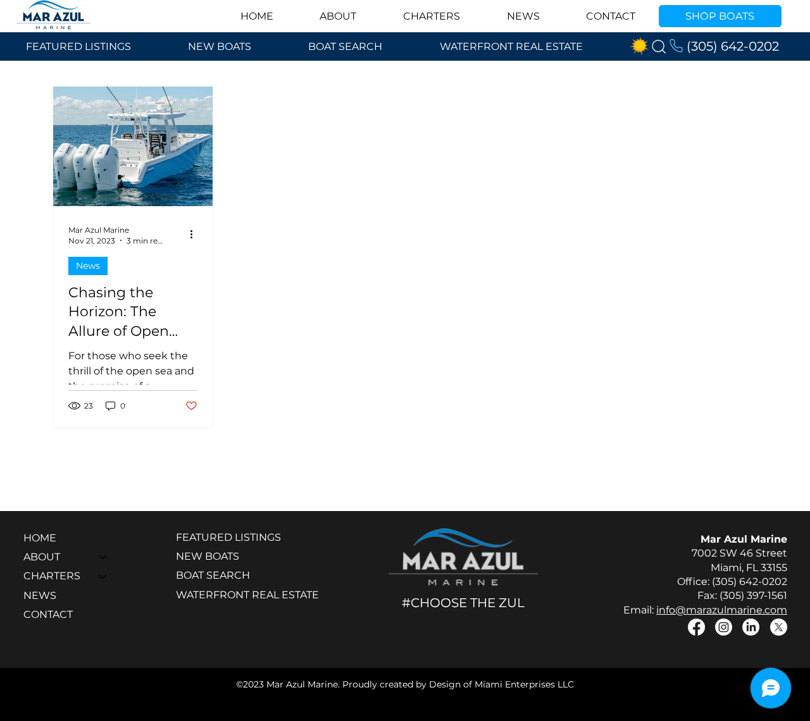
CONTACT (48, 614)
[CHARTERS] (103, 576)
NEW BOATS (207, 556)
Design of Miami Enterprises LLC (501, 684)
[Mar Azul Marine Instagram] (723, 627)
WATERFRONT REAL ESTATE (247, 595)
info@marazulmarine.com (721, 610)
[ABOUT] (103, 557)
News (88, 265)
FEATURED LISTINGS (228, 537)
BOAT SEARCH (213, 575)
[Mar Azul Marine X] (778, 627)
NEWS (39, 595)
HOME (39, 538)
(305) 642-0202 (733, 46)
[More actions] (195, 234)
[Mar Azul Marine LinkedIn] (750, 627)
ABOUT (41, 557)
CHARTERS (51, 576)
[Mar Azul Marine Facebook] (696, 627)
